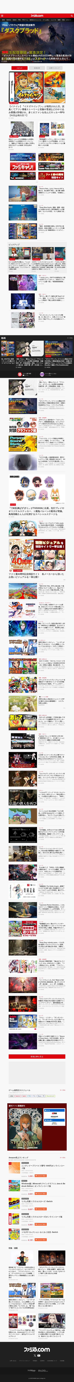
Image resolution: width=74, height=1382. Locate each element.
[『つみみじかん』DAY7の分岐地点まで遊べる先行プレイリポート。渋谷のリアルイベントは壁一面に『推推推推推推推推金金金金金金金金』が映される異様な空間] (23, 283)
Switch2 (8, 20)
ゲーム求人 (46, 20)
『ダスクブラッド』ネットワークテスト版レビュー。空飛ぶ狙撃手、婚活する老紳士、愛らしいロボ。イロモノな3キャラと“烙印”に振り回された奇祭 (51, 1270)
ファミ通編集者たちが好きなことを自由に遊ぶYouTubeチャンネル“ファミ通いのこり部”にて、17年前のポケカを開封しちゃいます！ (51, 724)
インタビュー (6, 52)
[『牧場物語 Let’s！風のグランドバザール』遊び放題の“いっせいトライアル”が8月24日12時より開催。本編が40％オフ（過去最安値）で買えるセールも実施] (23, 929)
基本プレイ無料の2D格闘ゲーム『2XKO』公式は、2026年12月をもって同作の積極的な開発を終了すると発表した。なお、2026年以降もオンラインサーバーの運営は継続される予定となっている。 (51, 874)
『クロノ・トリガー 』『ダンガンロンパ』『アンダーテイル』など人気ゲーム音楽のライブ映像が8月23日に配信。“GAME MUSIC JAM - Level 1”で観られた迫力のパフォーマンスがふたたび (51, 1019)
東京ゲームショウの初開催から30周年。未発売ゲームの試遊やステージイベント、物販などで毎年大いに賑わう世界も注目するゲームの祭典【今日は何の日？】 (22, 143)
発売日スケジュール (35, 20)
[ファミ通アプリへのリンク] (31, 1370)
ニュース (53, 20)
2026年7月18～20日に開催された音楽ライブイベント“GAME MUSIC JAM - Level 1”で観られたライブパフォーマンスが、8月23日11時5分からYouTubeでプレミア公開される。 (51, 1024)
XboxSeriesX (50, 1096)
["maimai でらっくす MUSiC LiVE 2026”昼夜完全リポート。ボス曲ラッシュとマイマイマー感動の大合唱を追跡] (23, 741)
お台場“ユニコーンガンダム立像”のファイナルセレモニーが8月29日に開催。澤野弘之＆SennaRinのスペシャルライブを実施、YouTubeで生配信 (51, 757)
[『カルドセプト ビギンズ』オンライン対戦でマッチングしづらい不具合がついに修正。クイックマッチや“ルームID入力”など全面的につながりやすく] (23, 779)
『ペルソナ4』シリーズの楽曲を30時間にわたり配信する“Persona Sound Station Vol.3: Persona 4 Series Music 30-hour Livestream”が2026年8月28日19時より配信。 (51, 445)
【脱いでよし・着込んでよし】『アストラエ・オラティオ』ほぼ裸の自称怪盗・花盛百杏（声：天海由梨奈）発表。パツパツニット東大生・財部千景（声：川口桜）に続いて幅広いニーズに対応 (51, 384)
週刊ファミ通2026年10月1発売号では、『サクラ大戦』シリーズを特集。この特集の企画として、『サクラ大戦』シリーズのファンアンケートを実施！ (51, 611)
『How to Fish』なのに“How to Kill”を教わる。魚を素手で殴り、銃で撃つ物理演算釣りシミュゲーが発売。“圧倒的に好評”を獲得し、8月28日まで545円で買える (51, 191)
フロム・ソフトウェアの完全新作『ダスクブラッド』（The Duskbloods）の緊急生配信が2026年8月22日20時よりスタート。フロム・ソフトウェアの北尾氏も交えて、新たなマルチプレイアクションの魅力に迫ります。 (51, 407)
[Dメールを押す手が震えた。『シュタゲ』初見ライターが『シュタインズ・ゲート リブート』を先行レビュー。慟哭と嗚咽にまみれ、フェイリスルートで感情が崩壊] (20, 253)
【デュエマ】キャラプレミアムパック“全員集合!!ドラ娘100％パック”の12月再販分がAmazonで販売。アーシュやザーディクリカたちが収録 (51, 682)
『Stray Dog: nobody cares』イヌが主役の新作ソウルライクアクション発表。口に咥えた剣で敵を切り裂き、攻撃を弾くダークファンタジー (51, 944)
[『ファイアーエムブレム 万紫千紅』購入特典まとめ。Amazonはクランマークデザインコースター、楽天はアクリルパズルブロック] (22, 1320)
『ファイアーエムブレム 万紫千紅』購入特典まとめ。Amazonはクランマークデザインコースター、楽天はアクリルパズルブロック (22, 1333)
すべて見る (70, 338)
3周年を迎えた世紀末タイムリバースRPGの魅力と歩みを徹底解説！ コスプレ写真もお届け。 (51, 701)
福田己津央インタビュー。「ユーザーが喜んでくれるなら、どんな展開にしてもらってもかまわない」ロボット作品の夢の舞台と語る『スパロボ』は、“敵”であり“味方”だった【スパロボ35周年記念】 (36, 57)
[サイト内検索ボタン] (72, 15)
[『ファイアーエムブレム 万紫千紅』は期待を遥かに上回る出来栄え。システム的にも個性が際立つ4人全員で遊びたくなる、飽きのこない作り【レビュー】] (51, 1320)
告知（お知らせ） (43, 659)
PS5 (19, 20)
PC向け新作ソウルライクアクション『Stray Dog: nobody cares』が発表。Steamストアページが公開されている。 (51, 949)
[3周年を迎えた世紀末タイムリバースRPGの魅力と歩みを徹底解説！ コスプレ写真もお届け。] (23, 704)
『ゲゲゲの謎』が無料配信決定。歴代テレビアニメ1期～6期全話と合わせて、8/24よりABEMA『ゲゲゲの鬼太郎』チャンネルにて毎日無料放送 (51, 459)
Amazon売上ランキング (18, 1157)
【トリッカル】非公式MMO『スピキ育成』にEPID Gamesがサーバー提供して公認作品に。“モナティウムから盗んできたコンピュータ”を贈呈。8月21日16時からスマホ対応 (51, 813)
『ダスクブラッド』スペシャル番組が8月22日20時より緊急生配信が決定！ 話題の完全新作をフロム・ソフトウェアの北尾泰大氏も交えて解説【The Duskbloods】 (51, 403)
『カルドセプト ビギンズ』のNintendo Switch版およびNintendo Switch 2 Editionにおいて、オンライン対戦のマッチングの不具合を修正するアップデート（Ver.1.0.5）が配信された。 (51, 780)
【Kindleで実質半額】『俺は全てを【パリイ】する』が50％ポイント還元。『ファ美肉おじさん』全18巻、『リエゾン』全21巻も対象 (51, 963)
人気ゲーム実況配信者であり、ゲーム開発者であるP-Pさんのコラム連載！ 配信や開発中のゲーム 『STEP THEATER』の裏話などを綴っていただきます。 (51, 426)
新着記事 (37, 68)
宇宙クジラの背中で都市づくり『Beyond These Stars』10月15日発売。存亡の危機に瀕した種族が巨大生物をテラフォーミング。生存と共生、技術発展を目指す (51, 1038)
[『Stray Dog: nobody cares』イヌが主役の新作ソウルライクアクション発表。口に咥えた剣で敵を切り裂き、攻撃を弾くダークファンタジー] (23, 948)
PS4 (34, 1096)
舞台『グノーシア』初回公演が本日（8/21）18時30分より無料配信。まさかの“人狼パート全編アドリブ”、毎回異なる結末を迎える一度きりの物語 (51, 625)
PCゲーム (25, 20)
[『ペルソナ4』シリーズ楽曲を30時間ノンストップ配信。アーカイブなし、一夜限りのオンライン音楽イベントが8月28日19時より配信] (23, 444)
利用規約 (35, 1360)
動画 (59, 20)
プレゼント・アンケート (45, 602)
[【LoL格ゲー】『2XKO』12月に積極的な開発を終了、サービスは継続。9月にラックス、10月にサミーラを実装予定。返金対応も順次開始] (23, 872)
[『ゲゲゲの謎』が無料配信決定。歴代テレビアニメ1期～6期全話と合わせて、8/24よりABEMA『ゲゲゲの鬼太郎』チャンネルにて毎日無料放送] (23, 462)
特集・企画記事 (66, 20)
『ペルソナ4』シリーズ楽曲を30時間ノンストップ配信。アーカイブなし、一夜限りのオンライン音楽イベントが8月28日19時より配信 (51, 440)
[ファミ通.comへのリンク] (37, 16)
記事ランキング (54, 68)
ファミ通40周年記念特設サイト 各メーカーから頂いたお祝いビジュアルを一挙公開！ (36, 575)
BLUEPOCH (41, 705)
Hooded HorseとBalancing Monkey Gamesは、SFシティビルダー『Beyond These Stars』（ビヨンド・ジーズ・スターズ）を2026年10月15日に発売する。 (51, 1043)
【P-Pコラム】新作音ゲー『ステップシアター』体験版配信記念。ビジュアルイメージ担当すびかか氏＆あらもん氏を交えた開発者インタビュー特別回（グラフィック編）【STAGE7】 (51, 422)
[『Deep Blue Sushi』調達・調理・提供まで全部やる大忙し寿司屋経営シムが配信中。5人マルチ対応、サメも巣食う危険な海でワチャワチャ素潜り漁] (23, 212)
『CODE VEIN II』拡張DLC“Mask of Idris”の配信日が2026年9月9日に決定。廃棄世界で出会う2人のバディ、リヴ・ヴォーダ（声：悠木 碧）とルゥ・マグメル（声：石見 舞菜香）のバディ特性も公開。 (51, 986)
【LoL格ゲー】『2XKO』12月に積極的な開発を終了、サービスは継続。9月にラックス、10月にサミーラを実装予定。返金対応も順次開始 (51, 869)
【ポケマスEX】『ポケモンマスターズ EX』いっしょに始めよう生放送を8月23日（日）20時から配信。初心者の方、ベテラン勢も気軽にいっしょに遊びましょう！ (51, 663)
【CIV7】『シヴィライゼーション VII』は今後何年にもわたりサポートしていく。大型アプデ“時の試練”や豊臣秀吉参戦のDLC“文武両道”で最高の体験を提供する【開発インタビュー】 (43, 265)
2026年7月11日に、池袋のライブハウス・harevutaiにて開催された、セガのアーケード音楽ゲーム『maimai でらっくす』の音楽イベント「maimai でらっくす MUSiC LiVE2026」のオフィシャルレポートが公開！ (51, 742)
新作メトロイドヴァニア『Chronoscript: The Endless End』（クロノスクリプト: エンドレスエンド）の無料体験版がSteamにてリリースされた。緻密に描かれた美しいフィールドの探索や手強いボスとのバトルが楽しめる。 (51, 1005)
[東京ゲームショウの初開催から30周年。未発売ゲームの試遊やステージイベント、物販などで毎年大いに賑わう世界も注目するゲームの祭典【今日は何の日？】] (22, 129)
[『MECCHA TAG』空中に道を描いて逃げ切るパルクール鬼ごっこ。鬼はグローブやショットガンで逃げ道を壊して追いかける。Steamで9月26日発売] (23, 591)
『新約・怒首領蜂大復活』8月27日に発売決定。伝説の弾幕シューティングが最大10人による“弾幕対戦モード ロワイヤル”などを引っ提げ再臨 (51, 228)
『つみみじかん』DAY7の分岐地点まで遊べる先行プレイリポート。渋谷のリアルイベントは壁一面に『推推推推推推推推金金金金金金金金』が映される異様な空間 (51, 279)
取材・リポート (42, 275)
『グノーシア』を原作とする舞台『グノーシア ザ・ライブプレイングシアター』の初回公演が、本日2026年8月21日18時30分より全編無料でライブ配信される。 (51, 630)
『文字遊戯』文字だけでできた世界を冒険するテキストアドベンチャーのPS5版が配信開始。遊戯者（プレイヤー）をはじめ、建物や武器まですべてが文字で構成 (51, 832)
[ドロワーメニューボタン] (2, 15)
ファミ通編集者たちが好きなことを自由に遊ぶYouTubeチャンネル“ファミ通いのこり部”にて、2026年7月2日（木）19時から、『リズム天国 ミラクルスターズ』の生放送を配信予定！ (51, 667)
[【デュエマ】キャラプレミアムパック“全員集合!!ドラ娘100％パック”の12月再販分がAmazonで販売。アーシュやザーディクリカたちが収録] (23, 685)
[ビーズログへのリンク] (43, 1370)
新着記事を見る (37, 1056)
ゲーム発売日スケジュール (19, 1090)
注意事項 (42, 1360)
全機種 (11, 1096)
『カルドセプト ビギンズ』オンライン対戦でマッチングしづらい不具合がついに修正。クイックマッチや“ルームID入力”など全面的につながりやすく (51, 776)
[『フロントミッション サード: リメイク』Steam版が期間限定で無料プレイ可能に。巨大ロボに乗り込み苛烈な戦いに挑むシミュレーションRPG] (23, 854)
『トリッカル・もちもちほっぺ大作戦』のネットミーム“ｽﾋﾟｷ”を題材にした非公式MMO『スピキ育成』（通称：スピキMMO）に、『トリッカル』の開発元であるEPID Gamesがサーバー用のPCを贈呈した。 (51, 817)
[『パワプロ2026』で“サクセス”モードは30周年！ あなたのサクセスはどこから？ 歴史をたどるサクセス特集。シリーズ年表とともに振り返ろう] (51, 1290)
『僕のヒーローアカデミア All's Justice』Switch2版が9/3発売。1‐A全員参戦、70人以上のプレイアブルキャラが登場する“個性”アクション (51, 525)
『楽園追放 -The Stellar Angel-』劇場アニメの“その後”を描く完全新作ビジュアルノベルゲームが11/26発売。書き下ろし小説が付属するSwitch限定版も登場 (51, 888)
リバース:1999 (44, 696)
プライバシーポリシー (24, 1360)
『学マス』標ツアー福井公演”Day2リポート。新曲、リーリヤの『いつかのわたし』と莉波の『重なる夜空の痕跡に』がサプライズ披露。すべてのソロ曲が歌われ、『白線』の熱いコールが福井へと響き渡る (51, 298)
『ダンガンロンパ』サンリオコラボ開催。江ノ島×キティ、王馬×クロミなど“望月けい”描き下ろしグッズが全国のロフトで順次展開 (51, 317)
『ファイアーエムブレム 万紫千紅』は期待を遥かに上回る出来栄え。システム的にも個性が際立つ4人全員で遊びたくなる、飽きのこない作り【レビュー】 (51, 1333)
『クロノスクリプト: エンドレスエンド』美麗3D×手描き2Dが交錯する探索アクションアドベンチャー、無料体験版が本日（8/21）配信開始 (51, 1001)
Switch (14, 20)
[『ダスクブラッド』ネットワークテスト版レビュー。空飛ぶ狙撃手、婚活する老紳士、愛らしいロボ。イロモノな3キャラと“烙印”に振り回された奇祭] (51, 1258)
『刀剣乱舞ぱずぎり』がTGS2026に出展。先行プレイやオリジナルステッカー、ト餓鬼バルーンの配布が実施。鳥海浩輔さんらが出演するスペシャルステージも (36, 511)
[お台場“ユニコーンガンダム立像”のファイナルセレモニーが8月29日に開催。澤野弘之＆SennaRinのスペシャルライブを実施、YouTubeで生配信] (23, 760)
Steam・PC (41, 1096)
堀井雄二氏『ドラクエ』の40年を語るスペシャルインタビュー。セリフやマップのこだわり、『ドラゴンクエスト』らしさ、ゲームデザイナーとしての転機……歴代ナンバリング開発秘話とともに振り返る (22, 1272)
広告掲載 (62, 1360)
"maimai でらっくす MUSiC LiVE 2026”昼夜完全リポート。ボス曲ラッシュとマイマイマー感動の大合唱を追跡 (51, 738)
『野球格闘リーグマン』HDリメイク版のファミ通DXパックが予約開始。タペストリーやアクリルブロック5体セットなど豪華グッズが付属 (51, 142)
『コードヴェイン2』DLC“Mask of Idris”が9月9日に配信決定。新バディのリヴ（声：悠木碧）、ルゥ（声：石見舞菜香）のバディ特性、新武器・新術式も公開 (51, 982)
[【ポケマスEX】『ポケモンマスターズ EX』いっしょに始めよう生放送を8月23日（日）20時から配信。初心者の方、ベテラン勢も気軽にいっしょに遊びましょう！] (23, 666)
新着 (3, 20)
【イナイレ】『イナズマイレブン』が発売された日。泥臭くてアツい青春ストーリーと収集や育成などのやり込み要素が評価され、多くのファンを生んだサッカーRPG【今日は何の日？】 (37, 111)
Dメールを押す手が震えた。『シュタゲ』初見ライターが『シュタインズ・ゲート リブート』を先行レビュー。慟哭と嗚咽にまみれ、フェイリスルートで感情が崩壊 (20, 265)
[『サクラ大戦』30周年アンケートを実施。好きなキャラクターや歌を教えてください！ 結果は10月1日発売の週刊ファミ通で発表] (23, 610)
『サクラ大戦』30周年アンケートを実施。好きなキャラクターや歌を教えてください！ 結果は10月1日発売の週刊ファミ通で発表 (51, 607)
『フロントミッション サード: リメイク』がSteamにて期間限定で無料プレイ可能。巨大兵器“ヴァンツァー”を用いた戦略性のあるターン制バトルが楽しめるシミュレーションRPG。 (51, 855)
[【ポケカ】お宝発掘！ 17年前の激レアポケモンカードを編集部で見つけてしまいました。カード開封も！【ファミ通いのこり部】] (23, 722)
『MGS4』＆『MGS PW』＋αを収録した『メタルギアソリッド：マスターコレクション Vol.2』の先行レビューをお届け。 (51, 799)
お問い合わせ (13, 1360)
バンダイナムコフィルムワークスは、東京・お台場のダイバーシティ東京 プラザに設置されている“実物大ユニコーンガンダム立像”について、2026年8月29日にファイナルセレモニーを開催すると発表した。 (51, 761)
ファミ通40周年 (18, 570)
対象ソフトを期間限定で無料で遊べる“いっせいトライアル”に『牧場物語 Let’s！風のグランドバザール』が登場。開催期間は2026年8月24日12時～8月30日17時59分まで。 (51, 930)
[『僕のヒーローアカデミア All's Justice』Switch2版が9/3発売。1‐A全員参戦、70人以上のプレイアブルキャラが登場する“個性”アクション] (23, 528)
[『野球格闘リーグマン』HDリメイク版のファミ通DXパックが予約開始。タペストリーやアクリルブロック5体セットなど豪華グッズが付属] (51, 129)
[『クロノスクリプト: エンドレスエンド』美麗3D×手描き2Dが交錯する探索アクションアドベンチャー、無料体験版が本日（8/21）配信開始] (23, 1004)
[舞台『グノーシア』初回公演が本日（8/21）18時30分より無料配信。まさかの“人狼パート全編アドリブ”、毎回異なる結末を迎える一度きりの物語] (23, 628)
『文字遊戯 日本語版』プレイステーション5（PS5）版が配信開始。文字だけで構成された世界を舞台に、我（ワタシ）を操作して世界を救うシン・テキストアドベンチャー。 (51, 836)
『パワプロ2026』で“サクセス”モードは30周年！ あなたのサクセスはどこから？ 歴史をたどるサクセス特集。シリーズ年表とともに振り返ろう (51, 1303)
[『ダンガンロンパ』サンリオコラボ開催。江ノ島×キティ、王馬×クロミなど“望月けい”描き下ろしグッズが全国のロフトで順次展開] (23, 320)
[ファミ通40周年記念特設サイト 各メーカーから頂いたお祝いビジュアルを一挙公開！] (37, 555)
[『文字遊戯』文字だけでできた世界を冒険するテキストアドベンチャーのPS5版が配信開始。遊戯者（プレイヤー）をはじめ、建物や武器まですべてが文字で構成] (23, 835)
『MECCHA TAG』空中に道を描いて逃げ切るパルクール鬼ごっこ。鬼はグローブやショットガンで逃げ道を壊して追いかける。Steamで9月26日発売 (51, 588)
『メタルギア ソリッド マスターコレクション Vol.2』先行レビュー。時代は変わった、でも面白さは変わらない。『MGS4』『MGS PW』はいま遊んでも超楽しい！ (51, 794)
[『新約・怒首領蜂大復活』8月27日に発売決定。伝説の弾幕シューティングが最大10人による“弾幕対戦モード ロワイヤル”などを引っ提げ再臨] (23, 231)
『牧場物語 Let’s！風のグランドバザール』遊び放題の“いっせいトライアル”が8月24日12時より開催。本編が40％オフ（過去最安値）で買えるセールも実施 (51, 926)
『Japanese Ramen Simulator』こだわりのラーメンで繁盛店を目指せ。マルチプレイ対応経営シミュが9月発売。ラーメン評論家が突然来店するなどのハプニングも (51, 907)
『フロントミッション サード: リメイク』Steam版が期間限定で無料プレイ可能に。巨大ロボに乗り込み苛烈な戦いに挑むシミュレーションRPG (51, 851)
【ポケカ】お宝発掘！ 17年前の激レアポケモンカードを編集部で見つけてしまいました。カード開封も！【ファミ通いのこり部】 (51, 719)
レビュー (12, 259)
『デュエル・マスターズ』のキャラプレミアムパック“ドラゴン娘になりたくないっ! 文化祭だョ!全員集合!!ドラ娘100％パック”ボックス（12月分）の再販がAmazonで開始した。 (51, 686)
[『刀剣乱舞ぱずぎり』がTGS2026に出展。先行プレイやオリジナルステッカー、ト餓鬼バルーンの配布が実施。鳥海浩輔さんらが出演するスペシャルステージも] (37, 489)
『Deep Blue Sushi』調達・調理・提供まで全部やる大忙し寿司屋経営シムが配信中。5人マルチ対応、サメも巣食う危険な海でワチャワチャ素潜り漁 (51, 209)
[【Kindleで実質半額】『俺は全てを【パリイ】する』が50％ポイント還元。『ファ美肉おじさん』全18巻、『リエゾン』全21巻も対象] (23, 966)
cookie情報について (52, 1360)
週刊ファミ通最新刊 (17, 1106)
